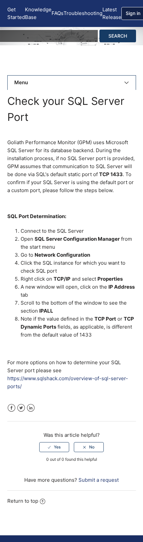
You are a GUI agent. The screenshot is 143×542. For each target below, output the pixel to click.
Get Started (16, 13)
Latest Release (111, 13)
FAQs (58, 13)
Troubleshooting (83, 13)
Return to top (22, 501)
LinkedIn (31, 408)
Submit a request (98, 480)
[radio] (54, 447)
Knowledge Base (38, 13)
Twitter (21, 408)
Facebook (11, 408)
